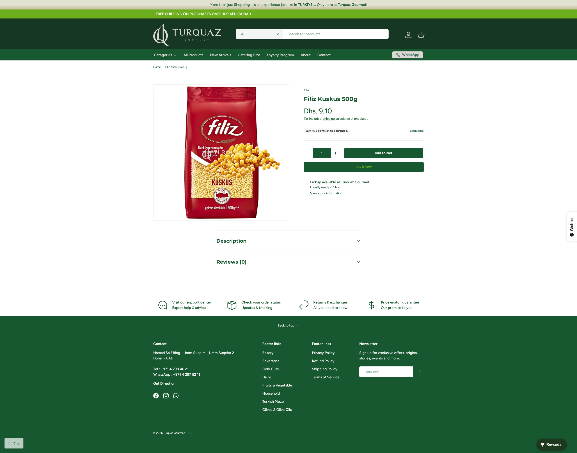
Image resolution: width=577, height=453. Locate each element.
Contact (324, 55)
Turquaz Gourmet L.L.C (177, 433)
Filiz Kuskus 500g (176, 67)
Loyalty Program (280, 55)
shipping (329, 119)
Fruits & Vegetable (277, 385)
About (306, 55)
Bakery (268, 353)
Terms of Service (325, 377)
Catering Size (249, 55)
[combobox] (312, 34)
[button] (421, 35)
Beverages (270, 361)
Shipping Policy (324, 369)
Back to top (286, 325)
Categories (163, 55)
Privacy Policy (323, 353)
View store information (326, 193)
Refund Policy (323, 361)
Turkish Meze (273, 401)
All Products (193, 55)
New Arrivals (220, 55)
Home (157, 67)
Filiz (306, 90)
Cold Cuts (270, 369)
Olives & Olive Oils (277, 409)
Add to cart (383, 153)
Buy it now (364, 167)
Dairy (266, 377)
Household (271, 393)
